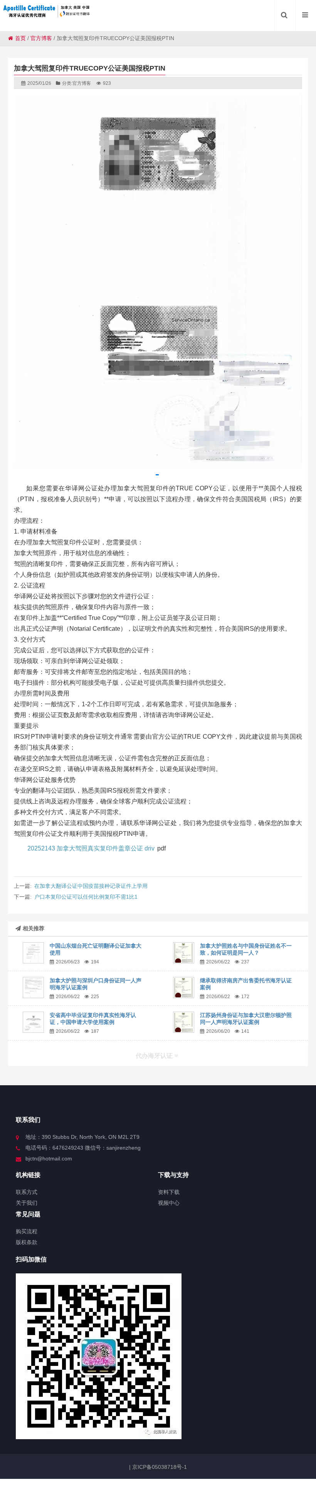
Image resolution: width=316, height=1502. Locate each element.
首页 (20, 38)
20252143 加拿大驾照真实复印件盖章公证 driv (91, 848)
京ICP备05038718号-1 (159, 1467)
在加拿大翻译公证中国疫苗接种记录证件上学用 (91, 886)
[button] (157, 474)
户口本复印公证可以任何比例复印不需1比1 (86, 897)
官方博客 (41, 38)
